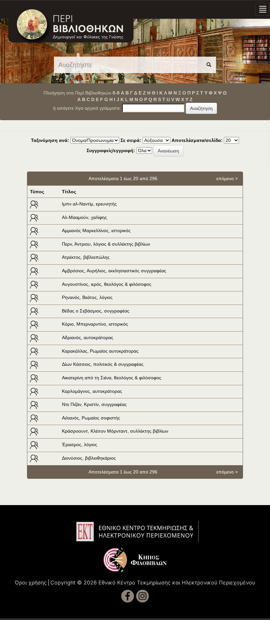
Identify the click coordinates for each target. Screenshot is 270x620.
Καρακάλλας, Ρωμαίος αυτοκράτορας (100, 351)
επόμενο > (227, 178)
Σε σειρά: (131, 140)
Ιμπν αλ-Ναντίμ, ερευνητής (89, 203)
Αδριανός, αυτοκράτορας (87, 337)
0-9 (116, 92)
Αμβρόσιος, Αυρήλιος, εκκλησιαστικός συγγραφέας (114, 270)
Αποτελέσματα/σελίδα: (197, 140)
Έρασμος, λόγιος (79, 444)
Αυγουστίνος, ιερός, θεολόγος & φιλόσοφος (106, 284)
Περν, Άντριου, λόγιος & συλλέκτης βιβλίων (106, 244)
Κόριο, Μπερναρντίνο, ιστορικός (95, 324)
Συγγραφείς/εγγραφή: (111, 150)
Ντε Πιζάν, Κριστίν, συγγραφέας (94, 404)
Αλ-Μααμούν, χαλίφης (84, 217)
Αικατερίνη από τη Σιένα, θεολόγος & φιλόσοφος (111, 377)
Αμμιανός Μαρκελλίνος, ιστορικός (96, 230)
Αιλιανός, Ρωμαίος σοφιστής (91, 417)
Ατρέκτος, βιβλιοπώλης (86, 257)
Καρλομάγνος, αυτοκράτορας (92, 391)
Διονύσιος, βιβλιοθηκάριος (89, 458)
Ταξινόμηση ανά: (50, 140)
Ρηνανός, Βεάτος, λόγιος (87, 297)
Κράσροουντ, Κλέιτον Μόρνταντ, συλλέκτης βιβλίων (115, 431)
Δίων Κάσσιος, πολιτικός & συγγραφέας (103, 364)
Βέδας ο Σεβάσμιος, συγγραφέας (95, 310)
